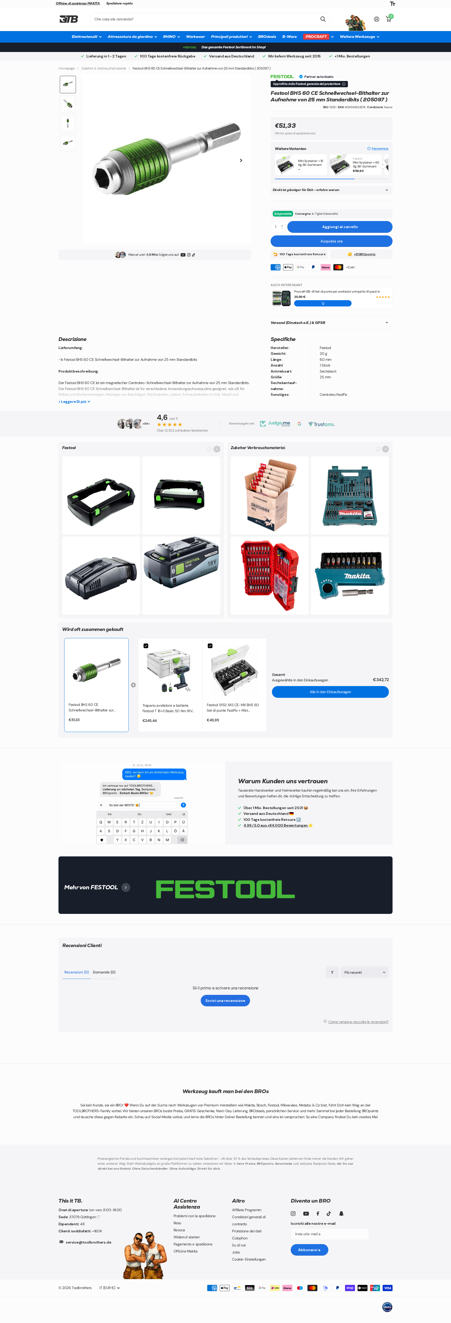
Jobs (236, 1252)
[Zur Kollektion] (216, 449)
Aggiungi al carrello (340, 226)
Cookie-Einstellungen (249, 1259)
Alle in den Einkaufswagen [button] (330, 691)
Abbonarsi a (309, 1249)
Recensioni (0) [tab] (76, 972)
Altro (238, 1200)
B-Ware (289, 36)
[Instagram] (189, 255)
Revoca (179, 1230)
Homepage (66, 68)
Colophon (239, 1238)
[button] (377, 148)
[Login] (376, 19)
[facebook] (318, 1213)
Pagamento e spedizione (193, 1244)
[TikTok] (193, 255)
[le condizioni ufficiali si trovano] (344, 84)
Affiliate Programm (246, 1210)
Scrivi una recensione (225, 1000)
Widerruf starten (187, 1237)
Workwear (195, 36)
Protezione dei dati (246, 1231)
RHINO (169, 36)
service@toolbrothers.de (88, 1242)
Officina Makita (186, 1251)
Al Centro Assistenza (187, 1203)
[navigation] (68, 84)
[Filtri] (332, 972)
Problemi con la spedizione (195, 1216)
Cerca (323, 19)
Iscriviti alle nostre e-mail (313, 1223)
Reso (177, 1223)
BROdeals (267, 36)
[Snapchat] (341, 1213)
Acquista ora (332, 241)
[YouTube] (183, 255)
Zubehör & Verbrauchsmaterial (103, 68)
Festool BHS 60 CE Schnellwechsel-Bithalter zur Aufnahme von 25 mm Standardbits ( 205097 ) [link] (91, 707)
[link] (96, 670)
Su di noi (238, 1245)
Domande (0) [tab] (104, 972)
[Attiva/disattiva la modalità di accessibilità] (392, 4)
